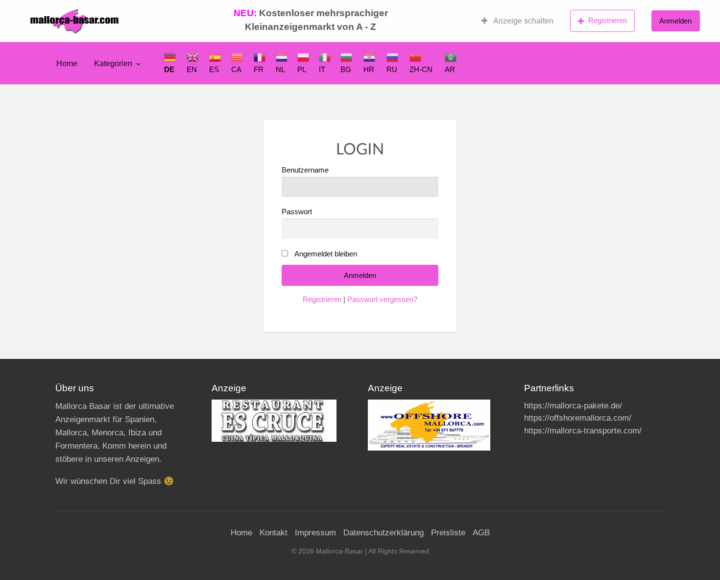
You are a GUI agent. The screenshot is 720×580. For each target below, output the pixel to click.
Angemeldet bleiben (325, 254)
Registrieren (607, 20)
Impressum (315, 532)
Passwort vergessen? (382, 299)
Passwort (297, 212)
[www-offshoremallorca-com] (429, 424)
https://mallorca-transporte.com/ (583, 430)
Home (66, 63)
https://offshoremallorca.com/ (577, 418)
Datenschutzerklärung (383, 532)
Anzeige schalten (522, 21)
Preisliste (448, 532)
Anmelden (675, 21)
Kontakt (274, 532)
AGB (481, 532)
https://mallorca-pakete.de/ (573, 405)
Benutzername (305, 170)
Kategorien (113, 63)
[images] (274, 420)
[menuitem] (517, 21)
